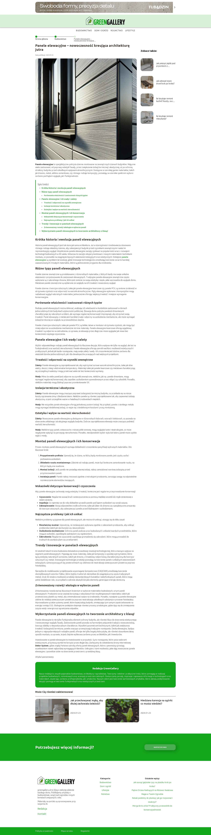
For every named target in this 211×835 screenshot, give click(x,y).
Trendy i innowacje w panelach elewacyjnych (63, 224)
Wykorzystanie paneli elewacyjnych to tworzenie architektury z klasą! (75, 231)
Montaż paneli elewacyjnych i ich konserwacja (63, 213)
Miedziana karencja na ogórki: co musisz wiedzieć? (157, 702)
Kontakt (42, 813)
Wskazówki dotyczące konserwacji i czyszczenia (64, 217)
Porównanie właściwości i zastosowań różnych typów (66, 195)
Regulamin (85, 831)
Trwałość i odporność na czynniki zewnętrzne (62, 203)
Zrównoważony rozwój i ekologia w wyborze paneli (65, 227)
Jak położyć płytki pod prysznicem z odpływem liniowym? (165, 64)
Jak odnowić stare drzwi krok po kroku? (165, 82)
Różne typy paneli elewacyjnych (57, 192)
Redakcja (42, 808)
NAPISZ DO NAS (160, 747)
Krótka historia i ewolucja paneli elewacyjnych (64, 188)
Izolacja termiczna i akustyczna (56, 206)
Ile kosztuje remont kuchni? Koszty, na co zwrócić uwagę (165, 99)
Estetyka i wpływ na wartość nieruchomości (62, 209)
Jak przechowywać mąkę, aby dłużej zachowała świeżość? (86, 702)
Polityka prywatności (44, 831)
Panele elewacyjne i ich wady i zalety (59, 199)
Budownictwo (84, 30)
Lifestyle (130, 30)
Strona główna (41, 39)
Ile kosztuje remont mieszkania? (164, 117)
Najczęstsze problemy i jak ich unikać (59, 220)
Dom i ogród (101, 30)
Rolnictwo (117, 30)
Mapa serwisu (67, 831)
